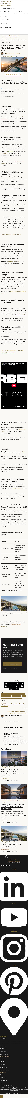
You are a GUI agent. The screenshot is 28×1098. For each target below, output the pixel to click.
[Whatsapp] (16, 689)
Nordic (6, 1093)
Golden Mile (4, 153)
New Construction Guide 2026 (11, 844)
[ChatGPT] (6, 683)
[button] (14, 30)
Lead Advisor (2, 1077)
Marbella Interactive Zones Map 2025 (11, 234)
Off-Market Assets (3, 1048)
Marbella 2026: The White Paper (6, 1085)
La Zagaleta (4, 694)
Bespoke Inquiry (3, 1083)
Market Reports (19, 767)
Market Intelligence (4, 1054)
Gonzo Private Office (20, 315)
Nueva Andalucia (3, 1067)
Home (3, 35)
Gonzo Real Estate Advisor (13, 53)
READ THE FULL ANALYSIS (12, 664)
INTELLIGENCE (4, 23)
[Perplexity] (16, 683)
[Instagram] (11, 689)
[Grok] (11, 683)
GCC (10, 1093)
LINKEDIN (6, 733)
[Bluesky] (16, 686)
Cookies (21, 1093)
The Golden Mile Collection (14, 698)
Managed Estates (3, 1038)
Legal (17, 1093)
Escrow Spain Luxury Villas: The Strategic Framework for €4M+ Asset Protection (13, 807)
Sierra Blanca (9, 151)
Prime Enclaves (3, 1046)
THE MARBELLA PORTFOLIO (7, 8)
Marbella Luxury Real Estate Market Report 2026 (11, 770)
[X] (11, 686)
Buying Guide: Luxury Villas (10, 38)
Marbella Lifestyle (16, 696)
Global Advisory (3, 1080)
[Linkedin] (6, 686)
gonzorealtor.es (7, 734)
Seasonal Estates (3, 1051)
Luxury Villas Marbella (13, 694)
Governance (2, 1074)
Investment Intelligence (13, 35)
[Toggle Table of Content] (19, 74)
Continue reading (5, 778)
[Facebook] (21, 686)
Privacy (14, 1093)
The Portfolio (3, 1036)
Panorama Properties (13, 261)
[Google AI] (21, 683)
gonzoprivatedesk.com (15, 733)
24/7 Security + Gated (4, 1070)
